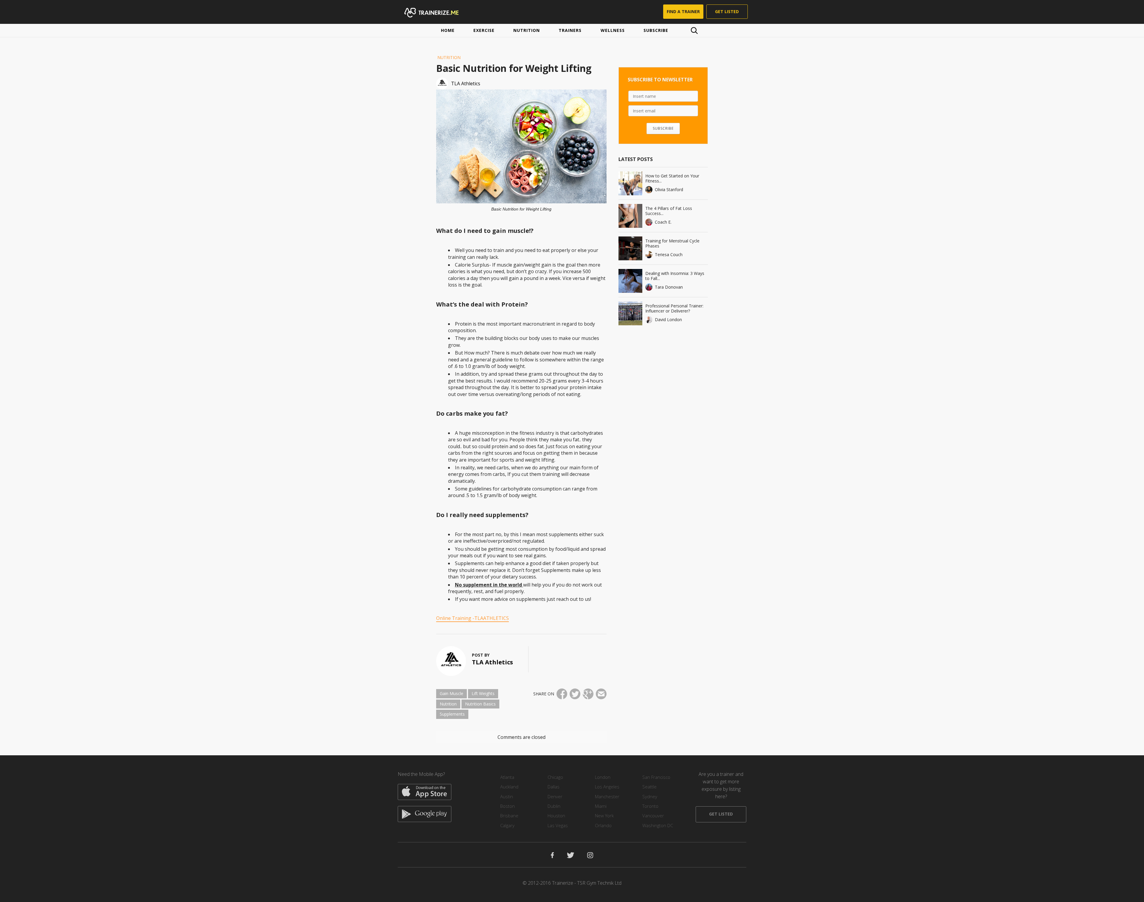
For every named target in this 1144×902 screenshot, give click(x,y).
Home (448, 30)
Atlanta (507, 777)
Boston (507, 806)
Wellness (613, 30)
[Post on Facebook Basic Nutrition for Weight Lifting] (562, 694)
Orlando (603, 825)
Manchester (607, 796)
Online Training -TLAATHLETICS (472, 618)
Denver (555, 796)
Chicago (555, 777)
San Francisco (656, 777)
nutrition (448, 704)
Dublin (554, 806)
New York (604, 816)
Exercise (484, 30)
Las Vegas (558, 825)
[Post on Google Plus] (588, 694)
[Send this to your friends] (601, 694)
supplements (452, 714)
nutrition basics (480, 704)
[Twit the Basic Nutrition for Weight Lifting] (575, 694)
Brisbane (509, 816)
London (602, 777)
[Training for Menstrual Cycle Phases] (630, 248)
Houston (556, 816)
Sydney (649, 796)
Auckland (509, 787)
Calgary (507, 825)
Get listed (727, 11)
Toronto (650, 806)
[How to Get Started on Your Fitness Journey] (630, 183)
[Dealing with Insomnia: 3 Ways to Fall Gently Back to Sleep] (630, 281)
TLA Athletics (492, 662)
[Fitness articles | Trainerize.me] (437, 12)
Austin (506, 796)
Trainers (570, 30)
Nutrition (526, 30)
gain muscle (451, 693)
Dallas (553, 787)
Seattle (649, 787)
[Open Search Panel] (694, 30)
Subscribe (656, 30)
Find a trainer (683, 11)
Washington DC (657, 825)
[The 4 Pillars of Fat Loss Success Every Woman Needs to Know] (630, 216)
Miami (601, 806)
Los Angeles (607, 787)
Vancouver (653, 816)
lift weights (483, 693)
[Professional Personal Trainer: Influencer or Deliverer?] (630, 313)
